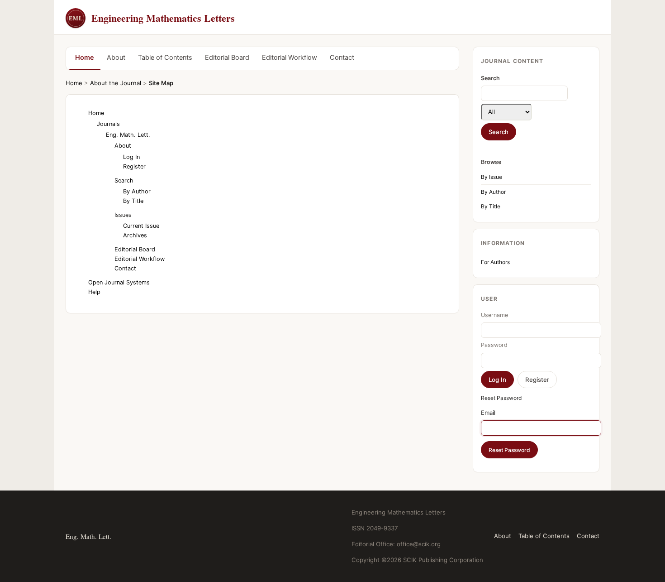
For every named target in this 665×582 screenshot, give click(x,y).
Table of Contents (165, 57)
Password (494, 345)
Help (94, 292)
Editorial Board (227, 57)
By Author (493, 191)
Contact (342, 57)
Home (84, 57)
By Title (490, 206)
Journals (108, 123)
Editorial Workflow (289, 57)
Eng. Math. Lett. (128, 134)
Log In (131, 157)
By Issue (491, 176)
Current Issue (141, 225)
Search (123, 180)
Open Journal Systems (119, 282)
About (116, 57)
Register (134, 166)
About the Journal (115, 83)
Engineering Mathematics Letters (152, 17)
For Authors (495, 262)
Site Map (161, 83)
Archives (135, 235)
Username (494, 315)
